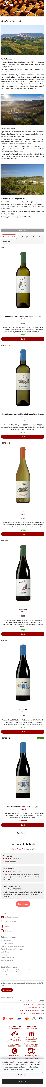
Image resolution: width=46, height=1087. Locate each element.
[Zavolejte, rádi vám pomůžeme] (14, 1051)
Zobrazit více (23, 904)
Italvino (7, 926)
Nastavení (22, 1075)
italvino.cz (8, 931)
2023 (23, 518)
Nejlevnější (24, 237)
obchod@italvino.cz (11, 917)
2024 (23, 323)
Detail (23, 339)
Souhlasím (22, 1082)
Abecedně (6, 242)
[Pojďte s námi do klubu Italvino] (32, 1033)
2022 (23, 421)
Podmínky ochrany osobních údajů (12, 946)
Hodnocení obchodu (23, 844)
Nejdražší (36, 237)
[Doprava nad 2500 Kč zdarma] (32, 1051)
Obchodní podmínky (7, 943)
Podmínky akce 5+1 (7, 958)
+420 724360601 (10, 921)
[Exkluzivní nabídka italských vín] (14, 1033)
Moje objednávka (7, 960)
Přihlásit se (7, 990)
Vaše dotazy (5, 952)
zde (31, 1069)
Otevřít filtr (23, 230)
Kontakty (4, 955)
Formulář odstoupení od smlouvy (12, 949)
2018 (23, 716)
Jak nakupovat (6, 940)
